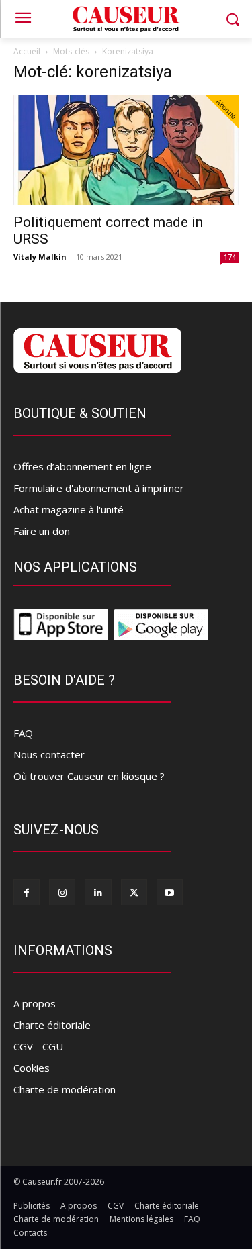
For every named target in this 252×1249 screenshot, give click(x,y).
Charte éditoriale (52, 1025)
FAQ (23, 733)
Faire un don (41, 531)
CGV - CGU (38, 1046)
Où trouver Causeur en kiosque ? (89, 776)
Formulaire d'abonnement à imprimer (98, 488)
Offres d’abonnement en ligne (82, 466)
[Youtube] (170, 892)
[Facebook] (26, 892)
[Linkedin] (98, 892)
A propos (34, 1003)
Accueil (26, 51)
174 (230, 257)
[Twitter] (134, 892)
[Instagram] (62, 892)
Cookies (31, 1068)
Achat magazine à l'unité (68, 509)
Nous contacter (49, 754)
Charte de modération (64, 1089)
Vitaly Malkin (40, 257)
